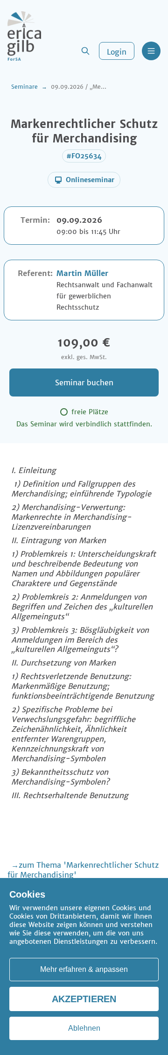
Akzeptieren (84, 999)
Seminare (24, 86)
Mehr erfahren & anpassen (84, 969)
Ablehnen (84, 1028)
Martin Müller (82, 273)
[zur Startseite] (24, 36)
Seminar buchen (84, 382)
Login (116, 52)
